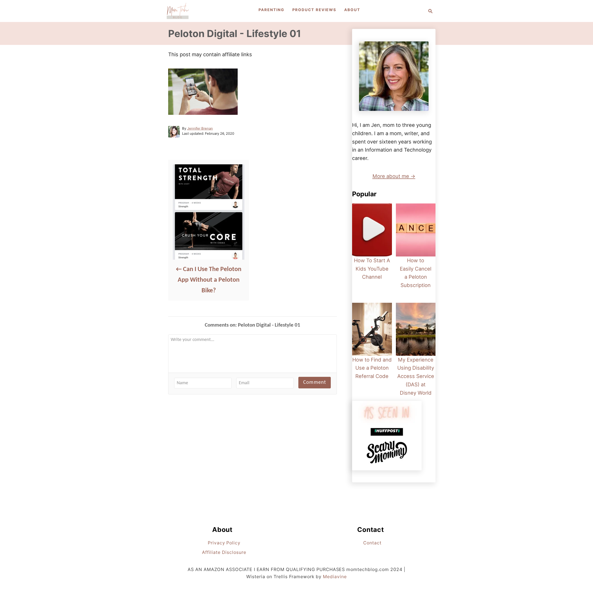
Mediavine (335, 576)
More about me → (393, 176)
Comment (314, 382)
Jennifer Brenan (200, 128)
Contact (372, 543)
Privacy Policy (224, 543)
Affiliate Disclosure (224, 552)
